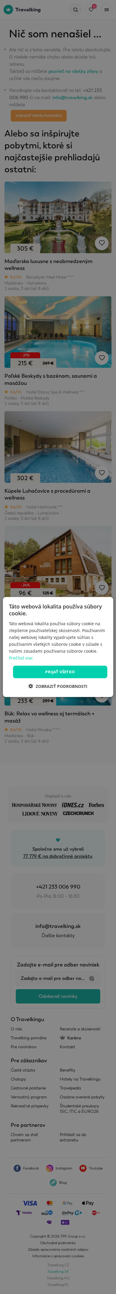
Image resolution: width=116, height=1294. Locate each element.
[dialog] (58, 647)
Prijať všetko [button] (60, 671)
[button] (58, 686)
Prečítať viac (21, 658)
